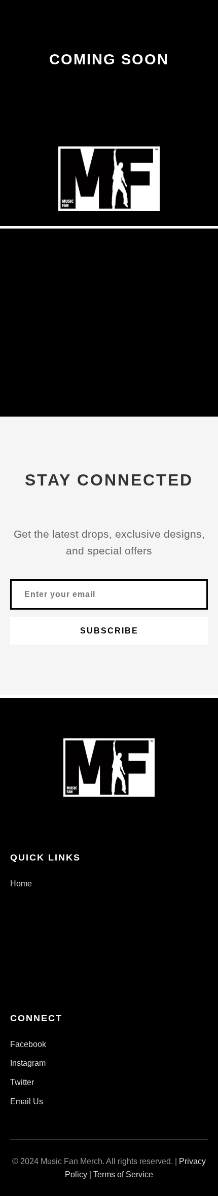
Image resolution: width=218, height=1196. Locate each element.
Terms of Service (123, 1174)
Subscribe (109, 630)
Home (21, 883)
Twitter (22, 1082)
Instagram (28, 1063)
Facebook (28, 1044)
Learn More (109, 350)
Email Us (26, 1101)
